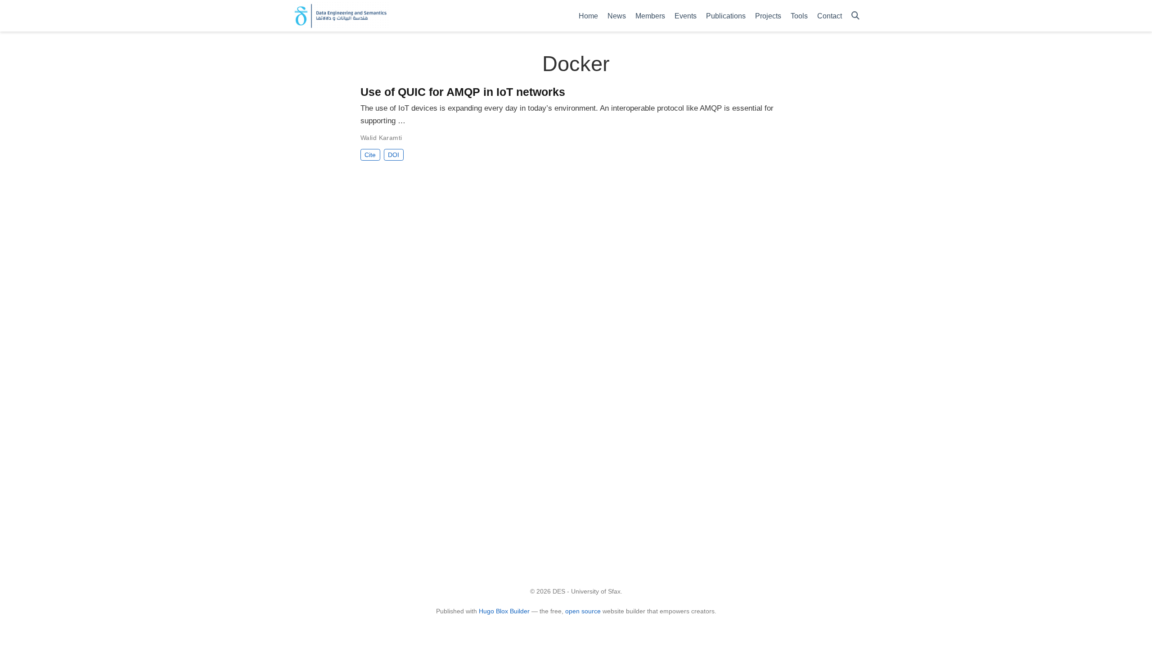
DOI (393, 154)
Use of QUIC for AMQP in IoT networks (462, 92)
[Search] (855, 16)
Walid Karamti (381, 137)
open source (583, 611)
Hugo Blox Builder (504, 611)
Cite (370, 154)
